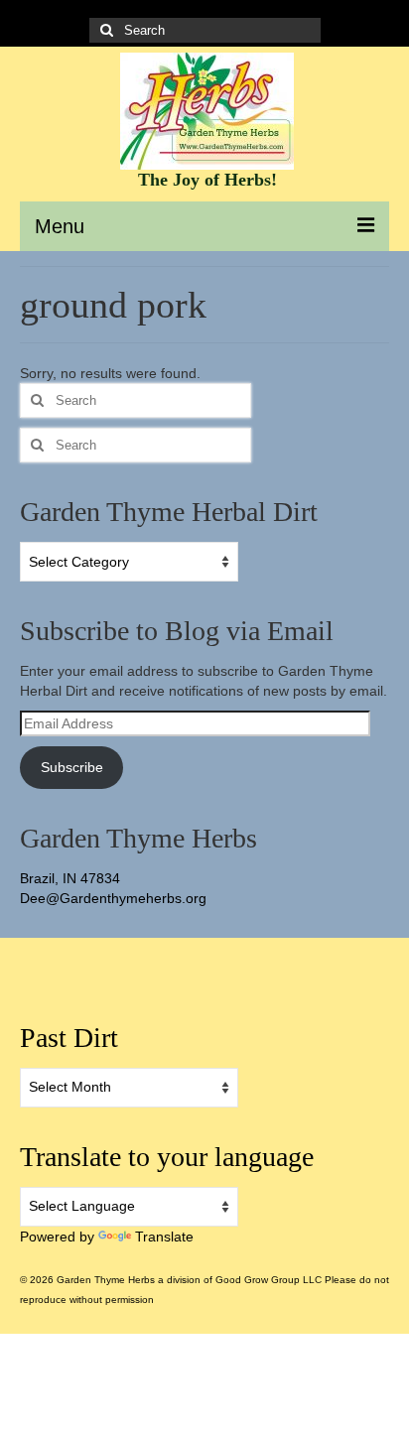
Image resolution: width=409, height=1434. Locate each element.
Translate (164, 1236)
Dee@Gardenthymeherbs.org (113, 898)
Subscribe (72, 767)
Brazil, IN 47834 (70, 878)
